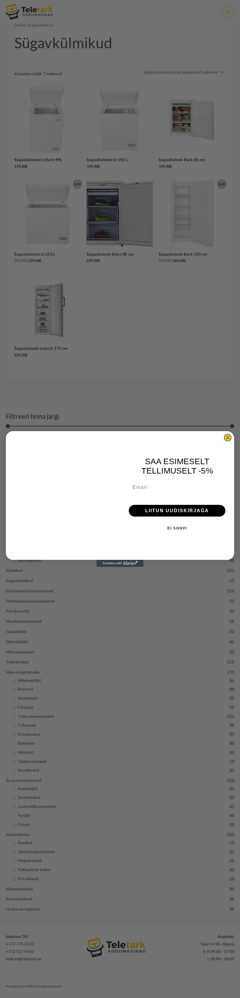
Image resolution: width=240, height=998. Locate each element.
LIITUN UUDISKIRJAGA (177, 510)
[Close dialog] (227, 437)
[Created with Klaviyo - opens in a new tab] (120, 563)
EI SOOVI (177, 528)
